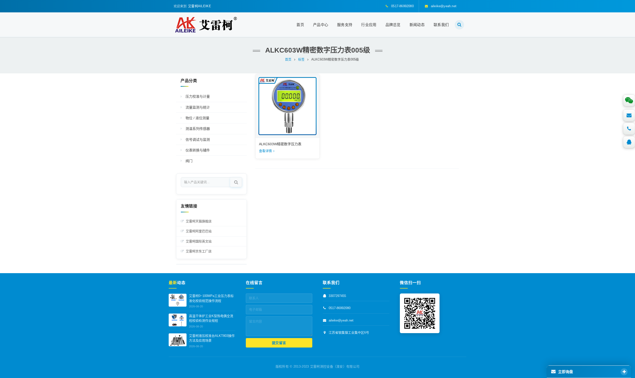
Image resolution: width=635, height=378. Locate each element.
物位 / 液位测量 (197, 118)
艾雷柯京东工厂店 (199, 251)
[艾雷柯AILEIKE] (206, 24)
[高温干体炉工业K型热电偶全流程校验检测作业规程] (178, 320)
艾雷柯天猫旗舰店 (199, 221)
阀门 (189, 161)
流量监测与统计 (198, 107)
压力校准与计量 (198, 96)
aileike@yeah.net (341, 320)
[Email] (629, 115)
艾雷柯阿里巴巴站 (199, 231)
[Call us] (629, 129)
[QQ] (629, 142)
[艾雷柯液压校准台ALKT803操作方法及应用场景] (178, 339)
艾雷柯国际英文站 (199, 241)
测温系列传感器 (198, 129)
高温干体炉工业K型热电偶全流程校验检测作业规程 (211, 318)
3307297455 (337, 296)
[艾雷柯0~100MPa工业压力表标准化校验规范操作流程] (178, 300)
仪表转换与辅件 (198, 150)
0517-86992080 (339, 308)
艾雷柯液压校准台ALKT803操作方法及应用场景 (212, 338)
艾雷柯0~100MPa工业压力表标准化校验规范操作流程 (211, 298)
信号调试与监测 (198, 140)
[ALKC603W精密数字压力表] (287, 106)
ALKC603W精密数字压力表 (280, 144)
